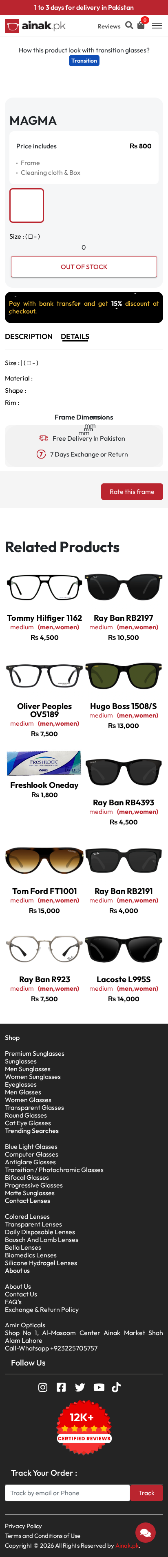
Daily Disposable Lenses (40, 1232)
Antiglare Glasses (30, 1162)
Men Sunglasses (28, 1069)
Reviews (109, 26)
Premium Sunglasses (34, 1053)
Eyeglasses (21, 1084)
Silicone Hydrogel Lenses (41, 1263)
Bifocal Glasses (27, 1177)
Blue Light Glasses (31, 1146)
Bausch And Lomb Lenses (41, 1239)
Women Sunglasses (33, 1076)
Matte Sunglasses (30, 1193)
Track (147, 1493)
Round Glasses (26, 1115)
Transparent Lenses (33, 1224)
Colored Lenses (27, 1216)
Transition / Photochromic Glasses (54, 1170)
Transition (84, 60)
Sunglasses (21, 1061)
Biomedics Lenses (31, 1255)
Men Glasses (23, 1092)
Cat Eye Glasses (28, 1123)
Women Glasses (28, 1100)
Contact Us (21, 1294)
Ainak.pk (127, 1545)
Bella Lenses (23, 1247)
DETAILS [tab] (75, 336)
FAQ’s (13, 1302)
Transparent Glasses (34, 1107)
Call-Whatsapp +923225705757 (51, 1348)
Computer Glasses (31, 1154)
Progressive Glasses (34, 1185)
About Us (18, 1286)
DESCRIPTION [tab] (29, 336)
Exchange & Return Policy (42, 1309)
